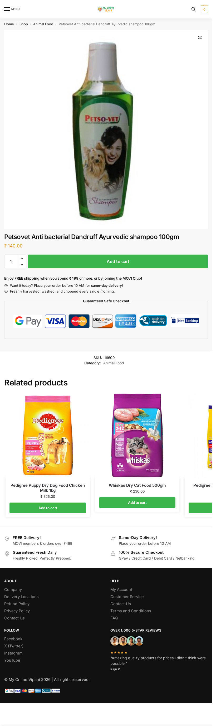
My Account (121, 589)
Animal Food (43, 24)
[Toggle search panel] (193, 9)
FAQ (114, 618)
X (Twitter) (13, 646)
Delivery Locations (21, 596)
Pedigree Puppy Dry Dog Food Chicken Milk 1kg (48, 488)
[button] (203, 9)
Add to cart (118, 261)
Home (9, 24)
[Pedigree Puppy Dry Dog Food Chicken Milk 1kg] (48, 435)
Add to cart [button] (47, 508)
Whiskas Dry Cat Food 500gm (137, 485)
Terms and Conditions (130, 611)
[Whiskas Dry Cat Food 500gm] (137, 435)
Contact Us (14, 618)
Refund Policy (17, 603)
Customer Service (127, 596)
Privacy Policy (17, 611)
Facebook (13, 639)
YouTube (12, 660)
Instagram (13, 653)
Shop (23, 24)
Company (13, 589)
